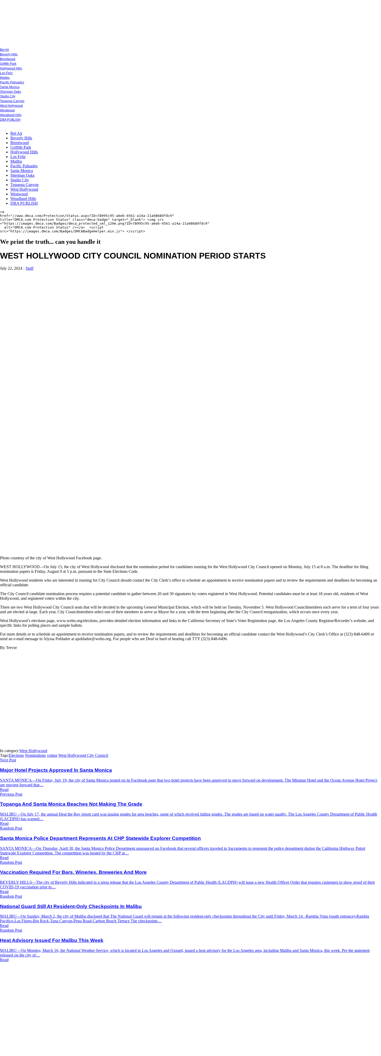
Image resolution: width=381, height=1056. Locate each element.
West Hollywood (11, 106)
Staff (29, 268)
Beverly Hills (9, 54)
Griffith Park (8, 64)
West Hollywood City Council (83, 755)
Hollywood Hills (11, 68)
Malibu (5, 78)
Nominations (35, 755)
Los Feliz (6, 73)
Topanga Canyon (12, 101)
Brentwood (7, 59)
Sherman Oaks (10, 92)
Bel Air (4, 50)
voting (52, 755)
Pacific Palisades (12, 82)
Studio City (7, 96)
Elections (16, 755)
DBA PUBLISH (10, 120)
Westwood (7, 110)
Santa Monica (9, 87)
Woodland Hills (11, 115)
